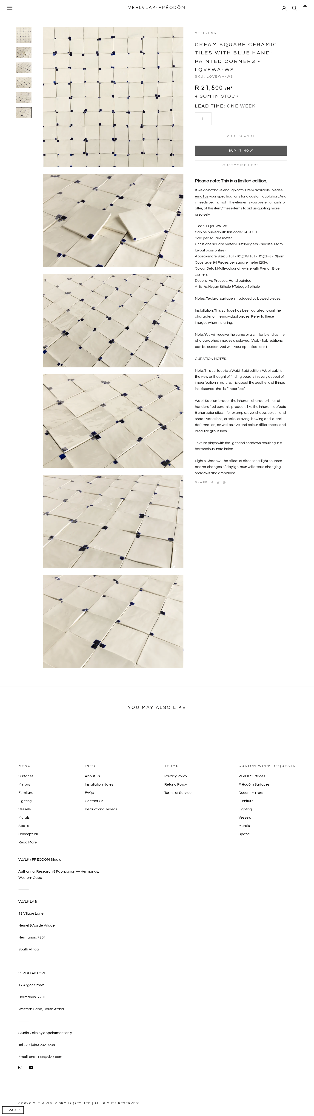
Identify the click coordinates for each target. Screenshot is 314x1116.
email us (201, 196)
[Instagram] (20, 1067)
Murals (24, 817)
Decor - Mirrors (251, 793)
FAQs (89, 793)
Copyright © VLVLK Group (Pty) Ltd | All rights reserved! (79, 1103)
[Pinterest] (224, 482)
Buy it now (241, 150)
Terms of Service (177, 793)
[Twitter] (218, 482)
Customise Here (241, 165)
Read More (27, 842)
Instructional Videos (101, 809)
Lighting (25, 801)
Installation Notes (99, 784)
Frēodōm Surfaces (254, 784)
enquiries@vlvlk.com (45, 1057)
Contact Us (94, 801)
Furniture (25, 793)
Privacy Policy (175, 776)
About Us (92, 776)
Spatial (24, 826)
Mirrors (24, 784)
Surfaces (26, 776)
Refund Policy (175, 784)
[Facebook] (212, 482)
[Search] (294, 7)
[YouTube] (31, 1067)
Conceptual (28, 834)
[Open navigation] (9, 8)
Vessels (24, 809)
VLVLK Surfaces (252, 776)
